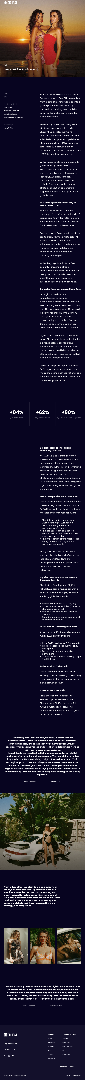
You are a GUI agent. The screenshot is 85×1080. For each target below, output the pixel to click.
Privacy (67, 1076)
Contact (50, 1054)
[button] (34, 1049)
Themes (65, 1038)
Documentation (68, 1046)
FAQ (64, 1050)
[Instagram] (9, 1056)
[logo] (10, 3)
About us (51, 1046)
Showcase (51, 1042)
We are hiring (52, 1058)
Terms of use (77, 1076)
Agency (50, 1038)
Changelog (66, 1054)
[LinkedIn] (13, 1056)
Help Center (67, 1042)
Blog (49, 1050)
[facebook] (5, 1056)
